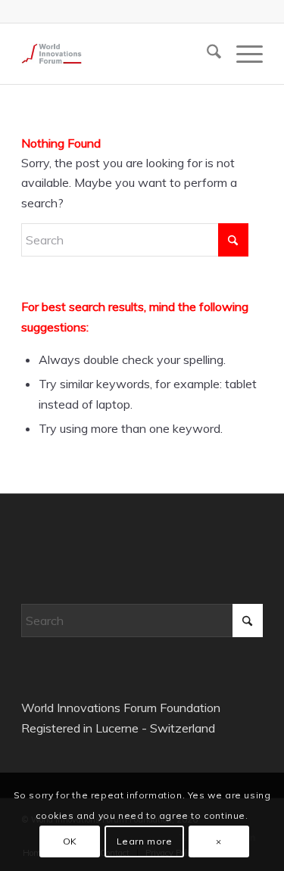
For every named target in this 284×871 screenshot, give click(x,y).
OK (70, 841)
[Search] (206, 53)
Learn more (145, 841)
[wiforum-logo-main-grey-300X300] (117, 53)
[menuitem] (206, 53)
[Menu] (242, 53)
